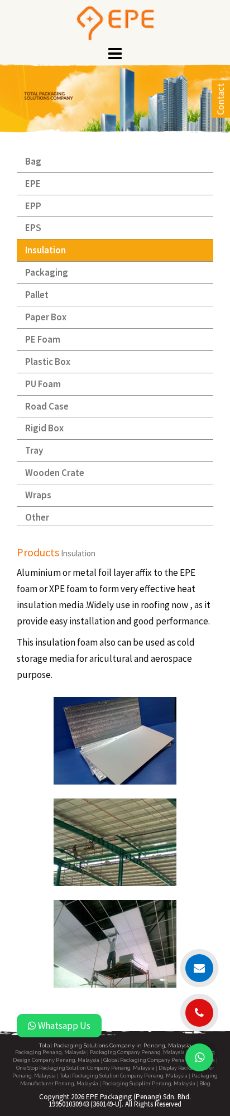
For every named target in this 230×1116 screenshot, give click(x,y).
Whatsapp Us (63, 1025)
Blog (204, 1083)
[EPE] (115, 22)
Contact (220, 99)
